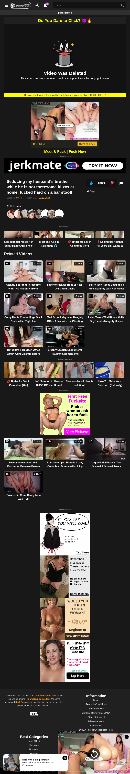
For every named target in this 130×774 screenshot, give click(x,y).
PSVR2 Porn (37, 771)
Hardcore (34, 745)
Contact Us (96, 725)
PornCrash (50, 771)
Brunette (33, 749)
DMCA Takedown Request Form (96, 729)
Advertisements (96, 721)
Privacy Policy (96, 708)
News (96, 700)
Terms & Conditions (96, 704)
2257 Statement (96, 717)
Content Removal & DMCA (96, 713)
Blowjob (34, 753)
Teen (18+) (34, 741)
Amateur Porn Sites (21, 771)
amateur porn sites (39, 699)
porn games (65, 12)
